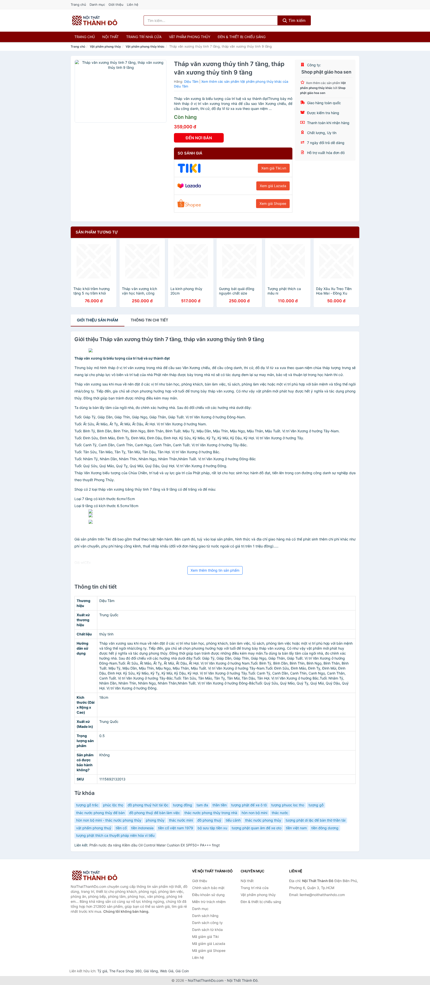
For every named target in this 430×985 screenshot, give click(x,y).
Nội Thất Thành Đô (242, 980)
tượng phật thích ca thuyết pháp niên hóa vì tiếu (115, 835)
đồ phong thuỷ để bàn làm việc (154, 813)
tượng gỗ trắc (87, 805)
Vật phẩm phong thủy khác (145, 46)
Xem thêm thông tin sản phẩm (215, 570)
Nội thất (110, 37)
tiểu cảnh (233, 820)
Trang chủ (78, 4)
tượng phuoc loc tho (287, 805)
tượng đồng (182, 805)
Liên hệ (132, 4)
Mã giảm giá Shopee (208, 950)
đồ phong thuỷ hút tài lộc (148, 805)
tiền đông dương (324, 828)
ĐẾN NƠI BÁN (199, 137)
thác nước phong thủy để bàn (100, 813)
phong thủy (155, 820)
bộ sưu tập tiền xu (212, 828)
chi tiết (149, 320)
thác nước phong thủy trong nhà (210, 813)
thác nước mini (181, 820)
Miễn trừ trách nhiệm (209, 902)
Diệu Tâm (191, 81)
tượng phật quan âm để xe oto (256, 828)
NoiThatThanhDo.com (205, 980)
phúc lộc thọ (113, 805)
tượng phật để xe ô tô (249, 805)
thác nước (280, 813)
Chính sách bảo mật (208, 888)
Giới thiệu (115, 4)
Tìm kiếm (296, 20)
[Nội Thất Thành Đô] (95, 875)
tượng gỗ (316, 805)
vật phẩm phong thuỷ (93, 828)
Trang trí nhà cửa (143, 37)
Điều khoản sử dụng (208, 895)
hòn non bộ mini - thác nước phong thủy (108, 820)
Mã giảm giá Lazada (208, 943)
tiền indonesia (142, 828)
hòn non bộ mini (254, 813)
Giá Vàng (151, 971)
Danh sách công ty (207, 922)
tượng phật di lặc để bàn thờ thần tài (315, 820)
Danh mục (97, 4)
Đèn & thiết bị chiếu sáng (242, 37)
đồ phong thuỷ (209, 820)
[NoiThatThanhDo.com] (95, 20)
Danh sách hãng (205, 915)
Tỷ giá (102, 971)
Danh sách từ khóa (207, 929)
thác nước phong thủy (263, 820)
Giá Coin (182, 971)
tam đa (202, 805)
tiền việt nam (296, 828)
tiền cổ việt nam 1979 (175, 828)
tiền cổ (121, 828)
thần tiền (220, 805)
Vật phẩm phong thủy (189, 37)
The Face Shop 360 (125, 971)
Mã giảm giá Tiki (205, 936)
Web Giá (166, 971)
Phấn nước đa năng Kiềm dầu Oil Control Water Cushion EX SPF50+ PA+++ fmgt (154, 845)
